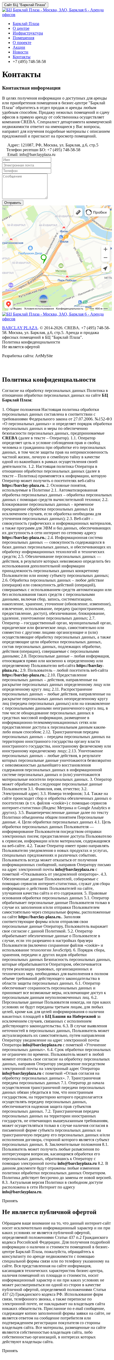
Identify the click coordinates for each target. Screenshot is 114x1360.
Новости (20, 52)
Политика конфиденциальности (31, 342)
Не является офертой (21, 347)
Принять (10, 1201)
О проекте (22, 42)
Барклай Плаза (26, 23)
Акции (19, 47)
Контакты (21, 57)
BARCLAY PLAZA (20, 328)
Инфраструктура (28, 33)
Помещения (23, 38)
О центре (21, 28)
